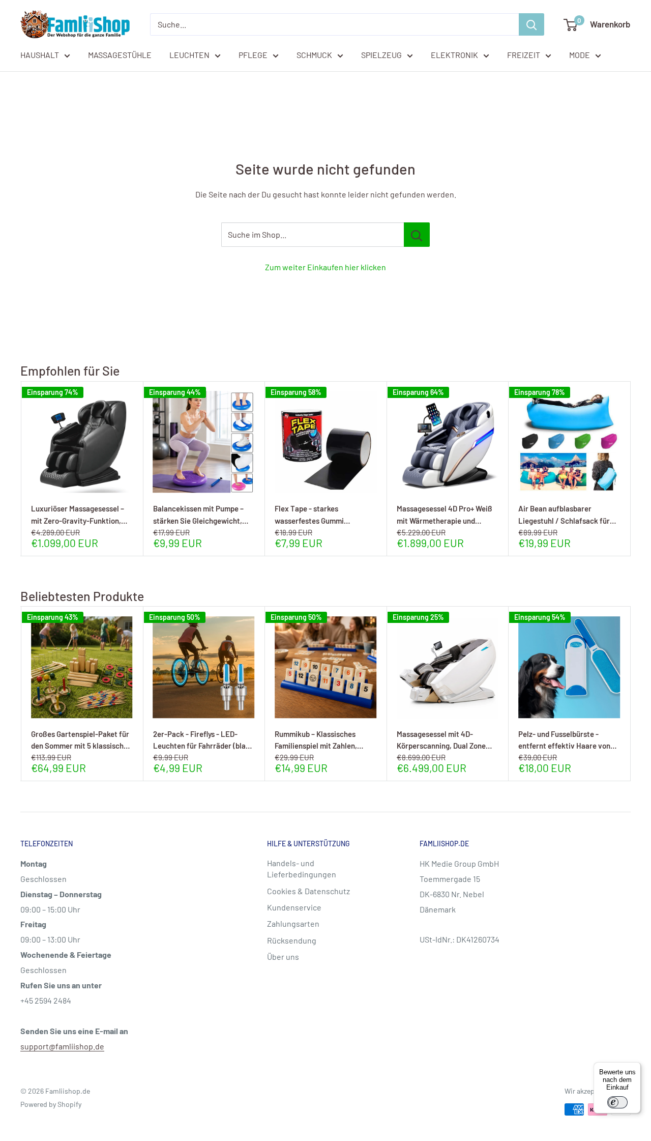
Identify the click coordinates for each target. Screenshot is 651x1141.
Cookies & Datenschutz (308, 891)
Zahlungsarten (293, 923)
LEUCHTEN (189, 55)
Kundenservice (294, 907)
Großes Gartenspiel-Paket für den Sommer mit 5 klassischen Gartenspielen (81, 739)
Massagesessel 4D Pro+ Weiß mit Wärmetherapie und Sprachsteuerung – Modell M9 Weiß (445, 514)
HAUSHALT (39, 55)
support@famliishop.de (62, 1046)
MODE (579, 55)
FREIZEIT (523, 55)
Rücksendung (291, 940)
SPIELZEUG (381, 55)
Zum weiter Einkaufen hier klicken (325, 267)
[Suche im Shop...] (417, 234)
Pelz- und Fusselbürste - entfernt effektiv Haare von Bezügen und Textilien (564, 739)
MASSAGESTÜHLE (120, 55)
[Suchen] (531, 24)
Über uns (283, 956)
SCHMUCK (314, 55)
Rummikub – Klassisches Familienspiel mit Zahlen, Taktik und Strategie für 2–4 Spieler (322, 739)
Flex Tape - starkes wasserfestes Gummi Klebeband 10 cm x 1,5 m (314, 514)
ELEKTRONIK (454, 55)
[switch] (617, 1102)
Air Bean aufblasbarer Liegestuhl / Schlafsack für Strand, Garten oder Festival (565, 514)
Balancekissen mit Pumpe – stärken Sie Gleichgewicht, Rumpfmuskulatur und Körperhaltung (198, 514)
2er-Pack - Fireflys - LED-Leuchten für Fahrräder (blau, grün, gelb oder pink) (202, 739)
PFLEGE (253, 55)
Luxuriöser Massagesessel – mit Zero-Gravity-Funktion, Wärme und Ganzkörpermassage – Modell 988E (79, 514)
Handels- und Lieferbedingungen (301, 868)
